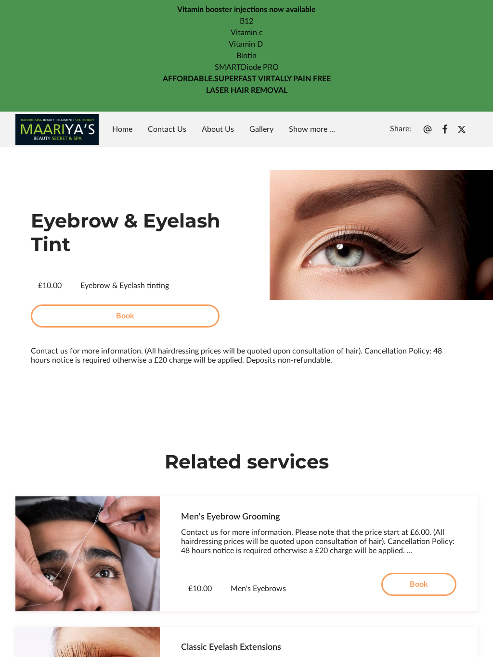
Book (125, 316)
